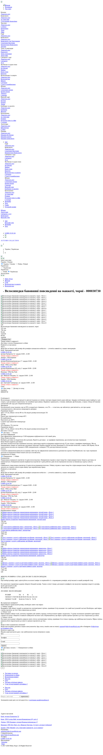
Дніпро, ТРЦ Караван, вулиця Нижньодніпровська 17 (19, 722)
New (6, 203)
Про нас (7, 679)
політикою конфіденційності (39, 700)
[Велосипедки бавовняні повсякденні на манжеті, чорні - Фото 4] (23, 301)
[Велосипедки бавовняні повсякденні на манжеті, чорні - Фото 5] (23, 303)
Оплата (15, 433)
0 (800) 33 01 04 (10, 233)
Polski (5, 271)
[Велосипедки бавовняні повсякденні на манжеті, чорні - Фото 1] (23, 296)
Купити (4, 645)
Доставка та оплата (11, 673)
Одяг (6, 282)
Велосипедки (9, 286)
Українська (7, 268)
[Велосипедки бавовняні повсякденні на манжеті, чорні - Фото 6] (23, 305)
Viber (3, 744)
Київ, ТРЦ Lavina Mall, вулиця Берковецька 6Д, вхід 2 (19, 719)
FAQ (6, 680)
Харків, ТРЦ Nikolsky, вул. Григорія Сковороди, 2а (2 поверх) (22, 728)
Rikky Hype (9, 279)
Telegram (4, 742)
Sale (6, 142)
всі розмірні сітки (7, 628)
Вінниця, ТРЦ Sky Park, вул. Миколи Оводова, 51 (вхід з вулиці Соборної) (26, 725)
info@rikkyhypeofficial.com (10, 735)
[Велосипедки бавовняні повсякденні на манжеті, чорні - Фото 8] (23, 308)
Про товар (7, 388)
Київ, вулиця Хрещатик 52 (10, 716)
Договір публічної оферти (14, 682)
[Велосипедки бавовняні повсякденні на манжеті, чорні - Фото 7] (23, 307)
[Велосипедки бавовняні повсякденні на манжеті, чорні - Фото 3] (23, 299)
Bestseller (8, 201)
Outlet (7, 205)
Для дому (8, 9)
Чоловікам (8, 7)
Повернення (7, 456)
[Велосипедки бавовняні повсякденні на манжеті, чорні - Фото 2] (23, 298)
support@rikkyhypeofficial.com (70, 626)
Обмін (17, 456)
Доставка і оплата (9, 648)
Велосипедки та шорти (13, 284)
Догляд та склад (18, 388)
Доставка (6, 433)
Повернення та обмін (25, 648)
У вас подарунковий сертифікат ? (16, 684)
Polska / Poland (23, 264)
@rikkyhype (95, 626)
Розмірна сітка (6, 339)
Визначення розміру (12, 677)
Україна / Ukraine (9, 264)
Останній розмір (10, 207)
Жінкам (7, 280)
